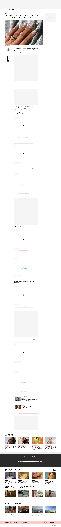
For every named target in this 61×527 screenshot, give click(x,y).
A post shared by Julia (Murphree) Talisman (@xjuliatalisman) (23, 277)
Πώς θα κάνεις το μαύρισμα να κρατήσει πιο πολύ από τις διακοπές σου (50, 482)
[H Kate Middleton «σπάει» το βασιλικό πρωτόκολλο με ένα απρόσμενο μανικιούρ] (18, 406)
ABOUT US (15, 522)
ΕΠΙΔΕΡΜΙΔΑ (7, 445)
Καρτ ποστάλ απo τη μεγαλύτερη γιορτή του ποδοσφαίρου (36, 498)
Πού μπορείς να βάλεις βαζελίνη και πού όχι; (36, 482)
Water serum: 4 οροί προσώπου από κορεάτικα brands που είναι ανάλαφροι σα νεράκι (50, 447)
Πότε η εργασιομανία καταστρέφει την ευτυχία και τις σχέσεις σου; (10, 482)
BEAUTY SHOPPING (21, 445)
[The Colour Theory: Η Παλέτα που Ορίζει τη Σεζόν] (23, 493)
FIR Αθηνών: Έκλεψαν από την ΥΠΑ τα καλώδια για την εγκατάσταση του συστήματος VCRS (50, 515)
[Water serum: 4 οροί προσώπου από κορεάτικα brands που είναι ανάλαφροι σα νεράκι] (50, 440)
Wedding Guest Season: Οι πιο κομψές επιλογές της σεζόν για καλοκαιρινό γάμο (10, 498)
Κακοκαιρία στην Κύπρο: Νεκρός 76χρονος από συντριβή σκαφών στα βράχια (37, 515)
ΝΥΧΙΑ (6, 13)
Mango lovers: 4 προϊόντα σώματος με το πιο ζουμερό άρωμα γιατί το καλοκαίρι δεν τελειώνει (37, 448)
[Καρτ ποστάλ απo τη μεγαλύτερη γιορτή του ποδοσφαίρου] (37, 493)
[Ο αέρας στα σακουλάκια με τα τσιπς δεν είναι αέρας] (23, 475)
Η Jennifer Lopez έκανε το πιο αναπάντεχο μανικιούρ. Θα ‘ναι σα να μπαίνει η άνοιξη (29, 400)
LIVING (6, 480)
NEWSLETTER (52, 522)
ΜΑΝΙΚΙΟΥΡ (27, 413)
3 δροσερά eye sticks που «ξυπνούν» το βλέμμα (22, 447)
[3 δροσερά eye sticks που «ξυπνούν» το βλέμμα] (23, 440)
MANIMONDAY (35, 413)
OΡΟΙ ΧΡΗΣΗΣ (20, 522)
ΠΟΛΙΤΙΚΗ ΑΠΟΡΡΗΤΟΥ (26, 522)
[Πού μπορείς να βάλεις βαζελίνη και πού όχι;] (37, 475)
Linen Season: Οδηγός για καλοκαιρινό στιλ (49, 498)
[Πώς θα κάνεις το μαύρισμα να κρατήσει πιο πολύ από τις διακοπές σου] (50, 475)
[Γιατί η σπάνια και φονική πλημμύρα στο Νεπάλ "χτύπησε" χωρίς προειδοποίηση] (10, 509)
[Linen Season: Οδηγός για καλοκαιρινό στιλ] (50, 493)
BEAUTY (23, 398)
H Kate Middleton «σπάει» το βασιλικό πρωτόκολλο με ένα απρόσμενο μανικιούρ (28, 407)
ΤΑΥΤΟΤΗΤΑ (11, 522)
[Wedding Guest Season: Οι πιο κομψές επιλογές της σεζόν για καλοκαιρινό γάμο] (10, 493)
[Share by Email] (8, 61)
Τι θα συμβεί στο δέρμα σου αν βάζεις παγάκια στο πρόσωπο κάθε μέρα (10, 447)
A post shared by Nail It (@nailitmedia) (23, 306)
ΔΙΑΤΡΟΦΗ (20, 480)
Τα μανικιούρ (23, 51)
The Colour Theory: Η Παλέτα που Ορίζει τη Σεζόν (23, 498)
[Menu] (5, 10)
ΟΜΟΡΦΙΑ (33, 480)
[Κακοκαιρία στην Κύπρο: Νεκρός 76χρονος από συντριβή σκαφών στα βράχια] (37, 509)
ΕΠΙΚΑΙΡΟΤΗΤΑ (13, 504)
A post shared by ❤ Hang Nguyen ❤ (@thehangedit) (23, 137)
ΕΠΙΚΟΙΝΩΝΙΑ (7, 522)
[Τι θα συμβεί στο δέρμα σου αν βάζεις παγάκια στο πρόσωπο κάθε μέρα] (10, 440)
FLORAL (31, 413)
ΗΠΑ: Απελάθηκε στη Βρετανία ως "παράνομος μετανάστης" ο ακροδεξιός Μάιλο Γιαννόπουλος (23, 515)
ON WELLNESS (12, 470)
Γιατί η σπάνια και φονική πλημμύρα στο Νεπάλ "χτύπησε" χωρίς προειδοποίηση (10, 515)
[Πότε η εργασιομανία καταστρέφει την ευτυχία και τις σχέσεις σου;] (10, 475)
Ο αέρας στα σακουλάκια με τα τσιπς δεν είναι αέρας (23, 482)
